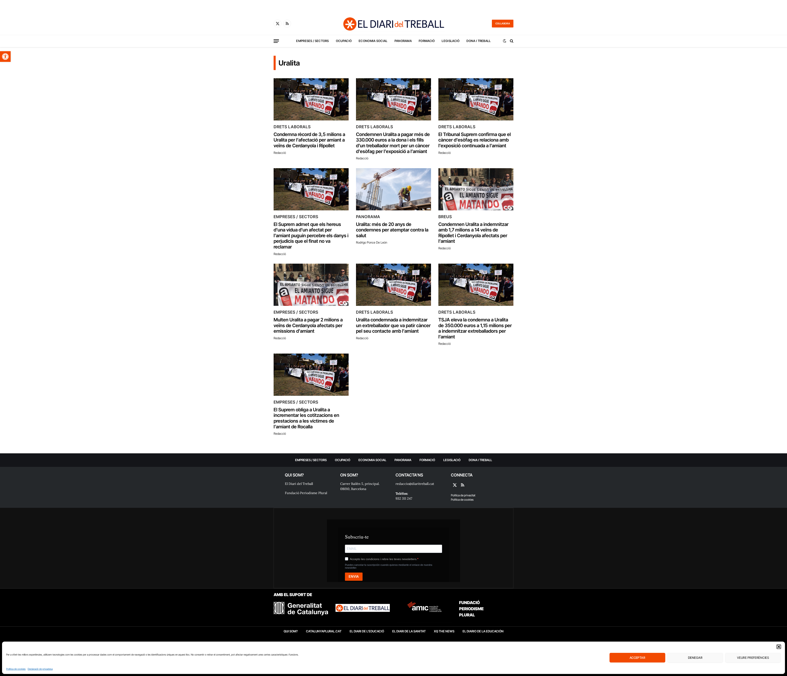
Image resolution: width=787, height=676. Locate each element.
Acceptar (637, 658)
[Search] (511, 41)
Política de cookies (16, 668)
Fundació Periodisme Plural (306, 493)
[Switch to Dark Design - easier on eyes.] (504, 41)
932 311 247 (404, 498)
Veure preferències (753, 658)
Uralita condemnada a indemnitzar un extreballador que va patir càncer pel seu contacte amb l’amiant (393, 325)
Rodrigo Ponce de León (371, 242)
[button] (5, 56)
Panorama (403, 41)
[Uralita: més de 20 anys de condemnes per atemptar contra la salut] (393, 189)
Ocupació (344, 41)
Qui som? (291, 631)
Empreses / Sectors (312, 41)
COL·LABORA (502, 23)
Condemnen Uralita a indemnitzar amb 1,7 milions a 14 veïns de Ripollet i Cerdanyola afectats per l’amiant (473, 233)
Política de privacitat (463, 495)
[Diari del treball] (393, 23)
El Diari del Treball (299, 484)
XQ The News (444, 631)
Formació (427, 41)
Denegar (695, 658)
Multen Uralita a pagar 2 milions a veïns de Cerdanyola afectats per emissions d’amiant (308, 325)
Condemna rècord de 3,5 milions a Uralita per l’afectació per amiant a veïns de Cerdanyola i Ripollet (309, 140)
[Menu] (276, 41)
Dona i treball (478, 41)
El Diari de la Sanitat (409, 631)
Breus (445, 216)
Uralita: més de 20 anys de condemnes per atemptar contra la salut (392, 230)
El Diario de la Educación (483, 631)
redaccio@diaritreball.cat (415, 484)
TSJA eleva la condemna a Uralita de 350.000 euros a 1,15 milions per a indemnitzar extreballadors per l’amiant (475, 328)
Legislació (450, 41)
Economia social (373, 41)
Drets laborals (292, 126)
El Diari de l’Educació (367, 631)
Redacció (280, 153)
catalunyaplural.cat (323, 631)
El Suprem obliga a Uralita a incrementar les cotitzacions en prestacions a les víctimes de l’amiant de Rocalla (306, 418)
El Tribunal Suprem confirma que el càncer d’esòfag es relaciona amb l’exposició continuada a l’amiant (474, 140)
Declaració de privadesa (40, 668)
